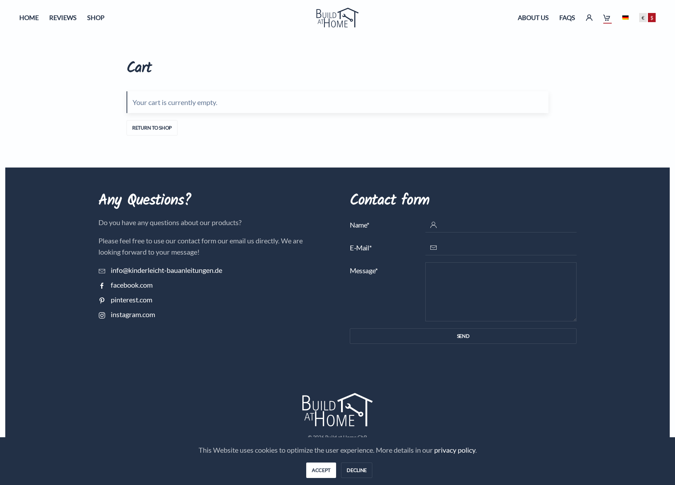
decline (357, 470)
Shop (95, 17)
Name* (359, 225)
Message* (364, 270)
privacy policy (454, 450)
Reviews (63, 17)
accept (321, 470)
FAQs (567, 17)
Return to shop (152, 128)
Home (29, 17)
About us (533, 17)
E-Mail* (361, 247)
